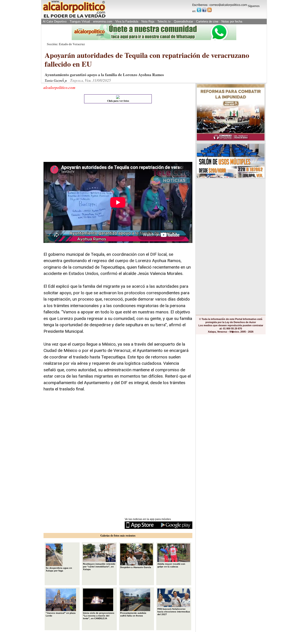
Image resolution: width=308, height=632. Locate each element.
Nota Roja (147, 21)
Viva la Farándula (126, 21)
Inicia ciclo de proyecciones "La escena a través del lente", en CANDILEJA (98, 616)
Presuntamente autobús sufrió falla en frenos (133, 614)
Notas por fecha (231, 21)
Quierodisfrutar (183, 21)
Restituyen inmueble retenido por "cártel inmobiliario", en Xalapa (99, 567)
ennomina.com (102, 21)
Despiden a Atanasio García (135, 567)
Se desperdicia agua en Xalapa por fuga (59, 569)
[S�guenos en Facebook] (204, 10)
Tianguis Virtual (80, 21)
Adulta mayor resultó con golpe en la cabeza (171, 565)
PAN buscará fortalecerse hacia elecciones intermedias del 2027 (173, 612)
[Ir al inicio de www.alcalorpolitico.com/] (74, 17)
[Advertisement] (77, 134)
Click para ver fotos (118, 101)
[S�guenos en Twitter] (199, 10)
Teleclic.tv (164, 21)
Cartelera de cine (207, 21)
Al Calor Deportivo (55, 21)
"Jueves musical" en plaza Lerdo (61, 614)
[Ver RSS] (209, 10)
